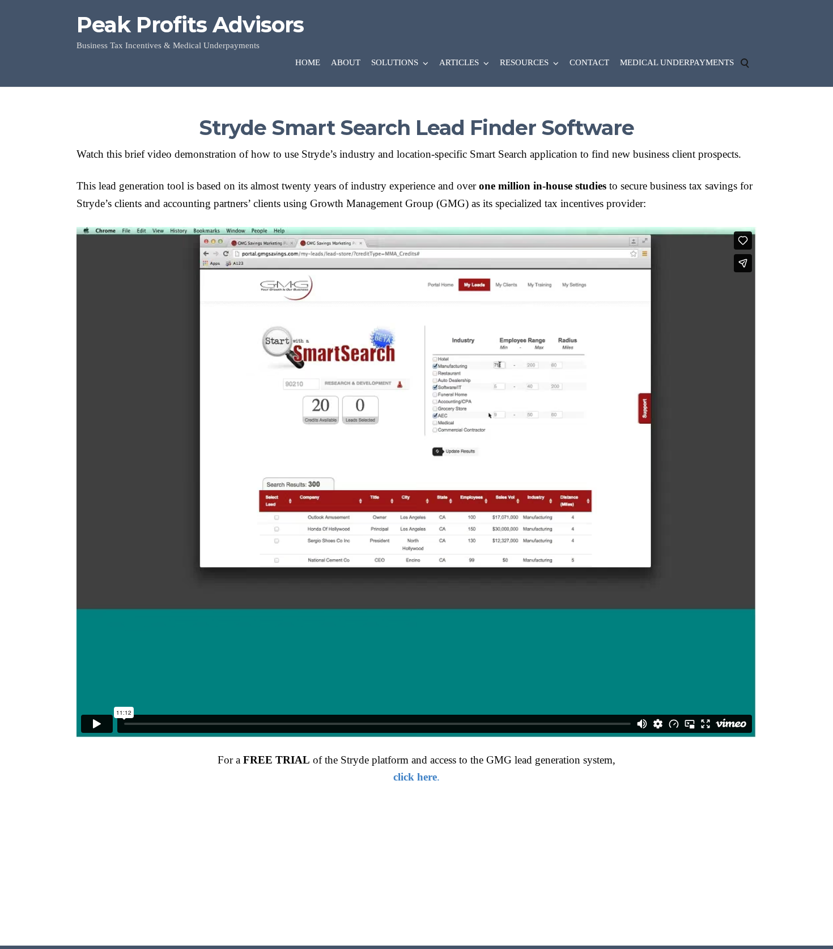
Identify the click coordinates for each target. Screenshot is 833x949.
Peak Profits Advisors (190, 25)
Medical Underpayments (677, 62)
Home (307, 62)
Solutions (394, 62)
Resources (524, 62)
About (345, 62)
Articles (459, 62)
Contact (589, 62)
